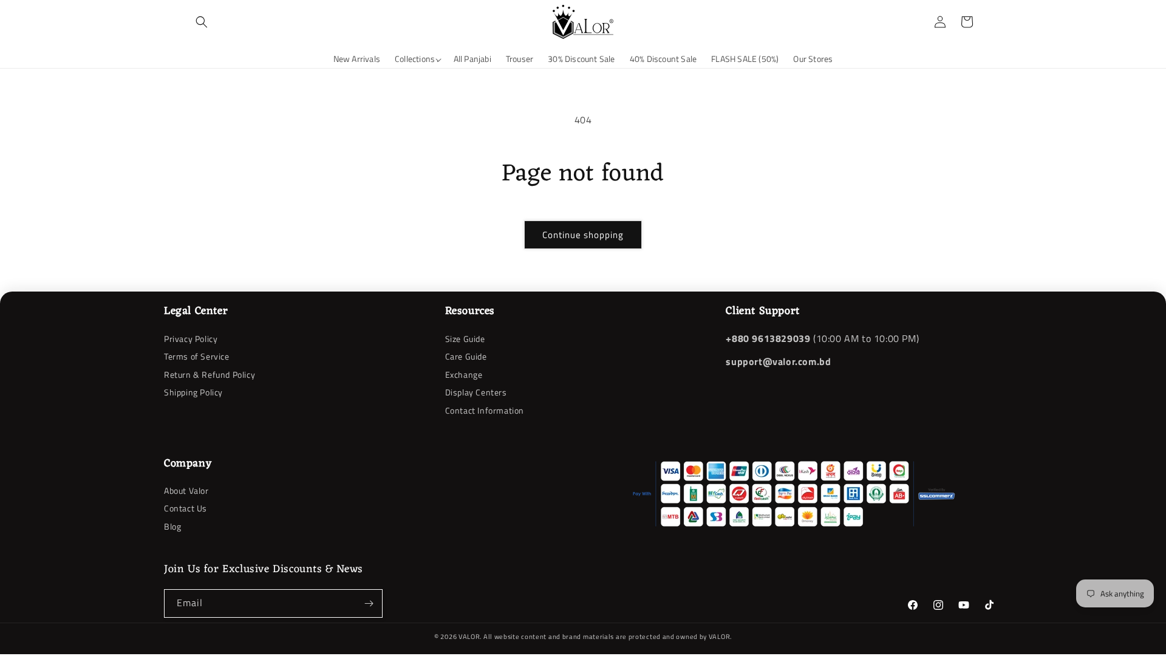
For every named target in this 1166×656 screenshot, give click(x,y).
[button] (201, 22)
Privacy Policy (190, 339)
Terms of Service (197, 356)
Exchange (464, 374)
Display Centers (476, 392)
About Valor (186, 491)
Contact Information (484, 410)
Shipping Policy (193, 392)
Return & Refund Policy (209, 374)
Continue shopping (583, 235)
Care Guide (466, 356)
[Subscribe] (368, 603)
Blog (172, 526)
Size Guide (465, 339)
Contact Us (185, 508)
